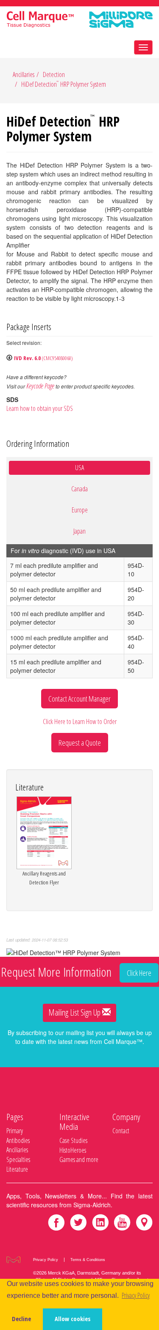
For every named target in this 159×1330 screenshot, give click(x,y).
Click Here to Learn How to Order (80, 721)
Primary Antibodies (18, 1135)
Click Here (139, 973)
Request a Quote (80, 743)
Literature (17, 1169)
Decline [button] (21, 1319)
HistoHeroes (72, 1150)
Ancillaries (23, 74)
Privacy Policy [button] (136, 1295)
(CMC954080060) (43, 358)
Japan (79, 531)
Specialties (18, 1159)
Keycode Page (40, 386)
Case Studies (73, 1140)
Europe (80, 510)
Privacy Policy (45, 1260)
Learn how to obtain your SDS (39, 408)
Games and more (78, 1159)
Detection (54, 74)
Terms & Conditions (87, 1260)
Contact (120, 1130)
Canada (79, 488)
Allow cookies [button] (72, 1319)
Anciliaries (17, 1149)
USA (79, 467)
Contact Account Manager (79, 699)
